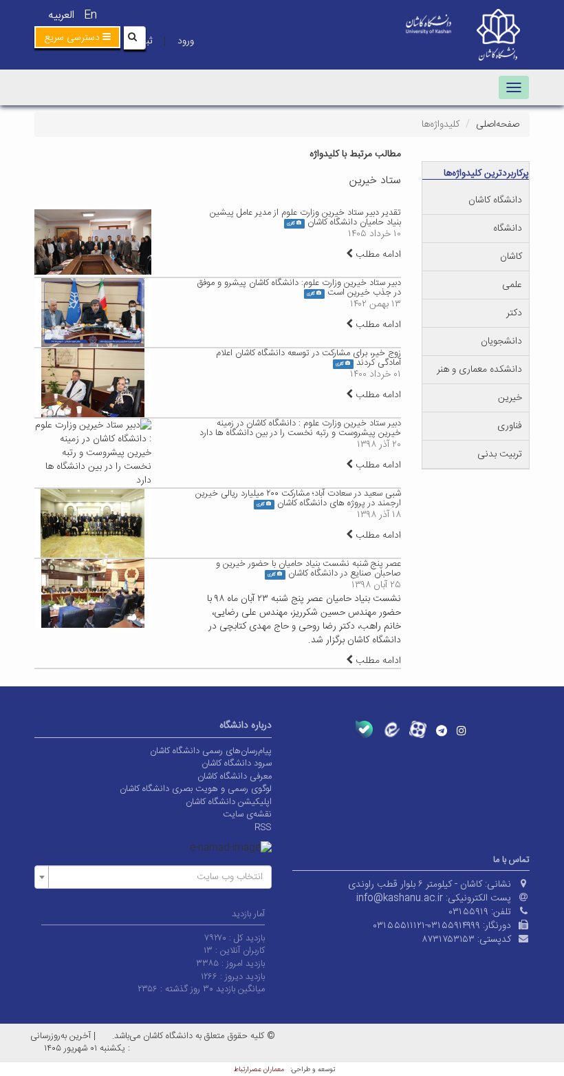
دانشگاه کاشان (495, 200)
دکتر (514, 313)
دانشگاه (507, 228)
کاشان (511, 257)
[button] (77, 37)
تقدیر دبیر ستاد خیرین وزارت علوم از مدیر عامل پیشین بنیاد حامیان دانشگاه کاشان (305, 217)
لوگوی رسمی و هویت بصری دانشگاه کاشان (196, 789)
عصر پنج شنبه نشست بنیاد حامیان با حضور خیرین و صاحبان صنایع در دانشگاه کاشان (308, 568)
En (90, 15)
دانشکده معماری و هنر (479, 369)
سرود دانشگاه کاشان (237, 763)
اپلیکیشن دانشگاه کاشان (229, 802)
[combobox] (153, 877)
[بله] (364, 729)
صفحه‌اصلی (497, 124)
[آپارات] (417, 729)
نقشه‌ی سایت (247, 814)
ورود (185, 41)
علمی (512, 285)
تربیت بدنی (499, 454)
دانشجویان (501, 341)
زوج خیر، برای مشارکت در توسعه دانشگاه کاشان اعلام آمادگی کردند (308, 358)
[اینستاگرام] (461, 730)
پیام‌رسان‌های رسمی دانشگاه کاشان (211, 751)
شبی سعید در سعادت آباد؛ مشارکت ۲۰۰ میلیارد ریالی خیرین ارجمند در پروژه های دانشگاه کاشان (298, 498)
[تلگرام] (441, 730)
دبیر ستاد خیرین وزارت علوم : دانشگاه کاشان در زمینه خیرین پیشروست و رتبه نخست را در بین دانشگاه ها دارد (300, 428)
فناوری (509, 426)
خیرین (510, 398)
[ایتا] (391, 729)
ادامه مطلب (377, 254)
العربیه (61, 15)
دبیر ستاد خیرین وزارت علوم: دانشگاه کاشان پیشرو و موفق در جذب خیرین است (299, 287)
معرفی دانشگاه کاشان (234, 776)
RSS (263, 827)
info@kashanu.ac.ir (399, 898)
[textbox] (157, 877)
